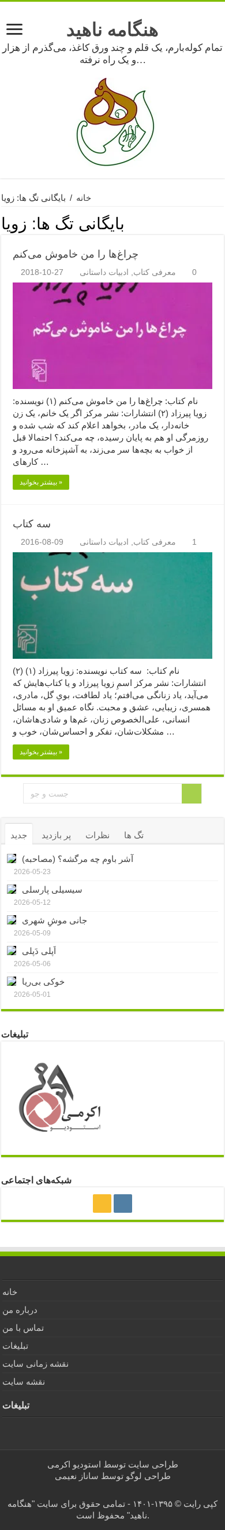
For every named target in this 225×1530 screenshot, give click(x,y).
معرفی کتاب (154, 272)
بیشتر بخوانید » (41, 482)
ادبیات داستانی (104, 272)
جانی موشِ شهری (54, 920)
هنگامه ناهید (112, 29)
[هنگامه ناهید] (112, 121)
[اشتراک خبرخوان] (220, 222)
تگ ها (134, 835)
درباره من (20, 1310)
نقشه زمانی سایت (35, 1363)
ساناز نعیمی (77, 1476)
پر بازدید (56, 835)
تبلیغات (15, 1346)
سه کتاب (32, 524)
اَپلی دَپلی (39, 951)
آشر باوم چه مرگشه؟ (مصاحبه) (77, 859)
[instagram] (123, 1203)
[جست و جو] (191, 793)
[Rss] (102, 1203)
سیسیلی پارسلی (52, 889)
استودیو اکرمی (74, 1464)
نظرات (97, 835)
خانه (83, 198)
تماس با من (23, 1328)
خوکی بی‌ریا (43, 981)
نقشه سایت (23, 1381)
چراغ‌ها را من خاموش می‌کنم (75, 254)
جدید (18, 835)
